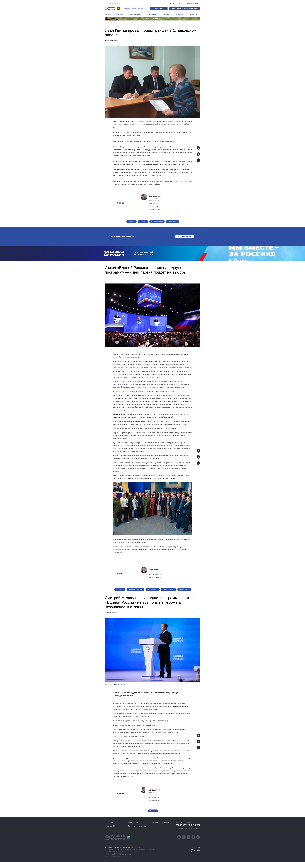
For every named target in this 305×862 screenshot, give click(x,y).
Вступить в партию (194, 14)
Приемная (166, 14)
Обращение (159, 8)
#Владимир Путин (153, 589)
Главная (107, 22)
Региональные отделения (160, 822)
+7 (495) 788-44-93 (188, 824)
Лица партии (119, 14)
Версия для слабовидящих (192, 3)
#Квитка (143, 221)
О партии (107, 14)
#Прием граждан (172, 221)
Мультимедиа (179, 14)
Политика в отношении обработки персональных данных (121, 854)
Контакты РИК (111, 826)
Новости (125, 22)
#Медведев (153, 810)
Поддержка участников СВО (152, 18)
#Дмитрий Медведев (168, 589)
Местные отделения (152, 14)
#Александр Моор (184, 589)
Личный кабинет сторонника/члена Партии (184, 8)
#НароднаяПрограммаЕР (135, 589)
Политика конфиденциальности (114, 853)
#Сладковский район (157, 221)
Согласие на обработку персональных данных (118, 856)
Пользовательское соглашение (114, 851)
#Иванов (131, 221)
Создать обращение (184, 236)
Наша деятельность (135, 14)
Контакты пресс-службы (137, 826)
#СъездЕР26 (119, 589)
